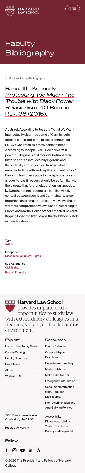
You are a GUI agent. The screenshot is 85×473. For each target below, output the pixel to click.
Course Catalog (15, 352)
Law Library (12, 364)
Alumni (9, 370)
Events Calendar (55, 346)
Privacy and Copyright (59, 431)
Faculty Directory (16, 358)
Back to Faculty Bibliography (27, 78)
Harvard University (17, 427)
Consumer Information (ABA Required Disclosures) (59, 391)
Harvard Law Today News (21, 346)
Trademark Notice (56, 426)
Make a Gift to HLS (57, 375)
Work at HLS (13, 376)
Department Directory (59, 363)
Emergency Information (60, 381)
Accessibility (53, 416)
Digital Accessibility (57, 421)
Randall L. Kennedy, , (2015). (39, 100)
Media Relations (55, 369)
